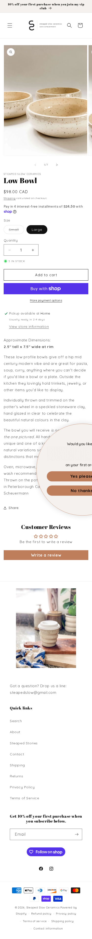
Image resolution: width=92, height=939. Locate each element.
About (15, 732)
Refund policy (41, 913)
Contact (17, 754)
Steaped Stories (24, 743)
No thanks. (48, 490)
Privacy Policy (22, 787)
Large (37, 229)
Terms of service (35, 921)
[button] (9, 25)
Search (16, 721)
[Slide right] (57, 164)
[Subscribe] (76, 834)
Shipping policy (62, 921)
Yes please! (48, 476)
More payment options (46, 300)
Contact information (48, 928)
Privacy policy (66, 913)
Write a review (46, 555)
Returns (16, 776)
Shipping (10, 198)
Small (16, 230)
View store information (29, 326)
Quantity (11, 240)
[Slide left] (35, 164)
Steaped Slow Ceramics (43, 907)
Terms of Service (24, 798)
